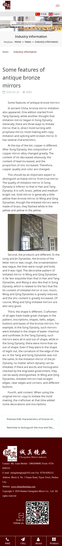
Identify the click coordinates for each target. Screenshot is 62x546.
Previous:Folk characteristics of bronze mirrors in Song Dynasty (32, 419)
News (28, 41)
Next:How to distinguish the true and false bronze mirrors (32, 427)
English (56, 14)
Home (18, 41)
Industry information (46, 41)
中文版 (43, 14)
